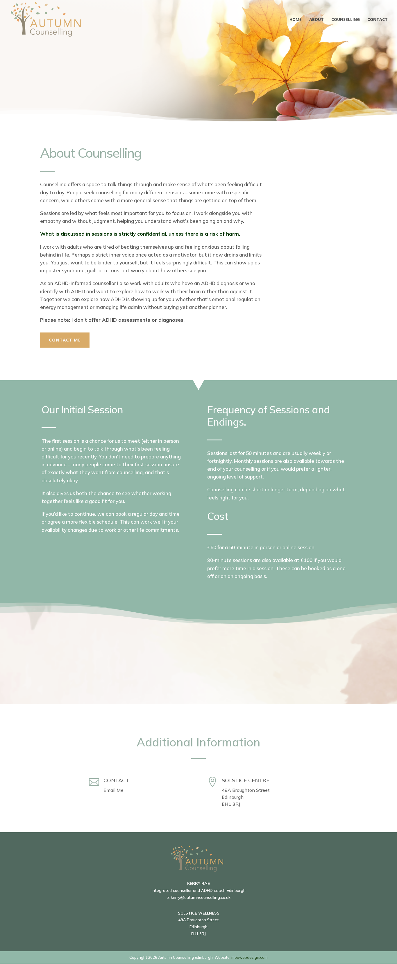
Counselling (345, 19)
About (316, 19)
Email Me (113, 790)
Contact (377, 19)
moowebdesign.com (249, 957)
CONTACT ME (65, 340)
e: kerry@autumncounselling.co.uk (198, 897)
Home (295, 19)
